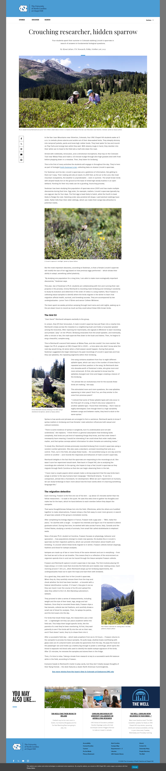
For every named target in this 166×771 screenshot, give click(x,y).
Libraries (113, 751)
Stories (22, 20)
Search (47, 20)
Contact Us (142, 746)
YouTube (23, 761)
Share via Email (21, 154)
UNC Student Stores (117, 754)
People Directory (144, 751)
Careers (85, 748)
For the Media (87, 751)
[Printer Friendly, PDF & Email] (21, 159)
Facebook (14, 761)
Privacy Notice (31, 768)
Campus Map (115, 746)
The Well (142, 754)
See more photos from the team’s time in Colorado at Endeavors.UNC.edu (83, 671)
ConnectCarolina (88, 746)
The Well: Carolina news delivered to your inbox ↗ (141, 714)
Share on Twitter (21, 144)
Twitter (18, 761)
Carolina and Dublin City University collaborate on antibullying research (102, 715)
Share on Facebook (21, 138)
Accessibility (86, 743)
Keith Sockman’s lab (68, 167)
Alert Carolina (115, 743)
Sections (148, 20)
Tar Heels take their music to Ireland (63, 714)
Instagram (28, 761)
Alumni (141, 743)
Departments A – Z (116, 748)
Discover (35, 20)
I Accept (135, 767)
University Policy (144, 748)
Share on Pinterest (21, 149)
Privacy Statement (88, 754)
